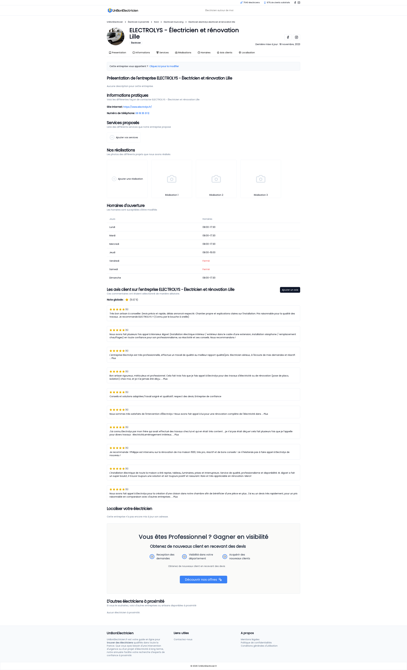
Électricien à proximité (138, 22)
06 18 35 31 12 (142, 113)
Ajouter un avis (290, 289)
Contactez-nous (183, 639)
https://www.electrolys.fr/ (137, 106)
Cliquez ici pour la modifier (164, 66)
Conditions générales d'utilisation (259, 645)
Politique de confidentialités (256, 642)
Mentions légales (250, 639)
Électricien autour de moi (219, 10)
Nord (156, 22)
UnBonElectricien (115, 22)
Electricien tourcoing (173, 22)
